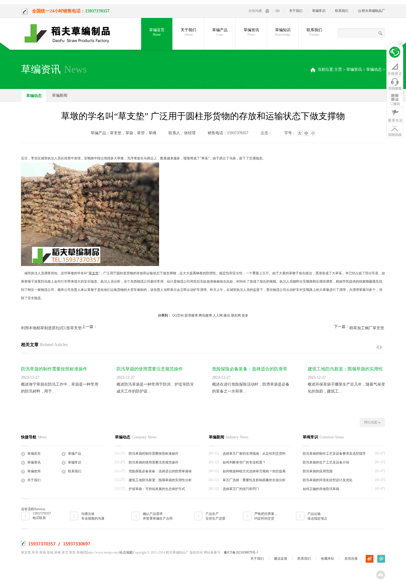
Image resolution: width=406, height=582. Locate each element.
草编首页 (157, 32)
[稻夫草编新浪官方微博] (369, 559)
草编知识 (283, 32)
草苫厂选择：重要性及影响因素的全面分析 (254, 480)
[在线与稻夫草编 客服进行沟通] (277, 11)
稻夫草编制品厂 (373, 11)
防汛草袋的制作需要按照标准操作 (54, 369)
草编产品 (220, 32)
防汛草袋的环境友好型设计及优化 (327, 480)
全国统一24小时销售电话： (58, 11)
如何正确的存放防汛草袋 (321, 489)
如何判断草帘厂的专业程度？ (244, 462)
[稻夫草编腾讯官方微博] (381, 559)
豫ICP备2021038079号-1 (241, 552)
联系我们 (341, 11)
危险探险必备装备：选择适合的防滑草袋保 (160, 471)
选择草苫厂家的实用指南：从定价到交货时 (254, 453)
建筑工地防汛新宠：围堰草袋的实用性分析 (160, 480)
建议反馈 (280, 558)
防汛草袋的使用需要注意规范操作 (150, 369)
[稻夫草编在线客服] (394, 84)
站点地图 (126, 552)
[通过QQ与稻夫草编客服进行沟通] (267, 11)
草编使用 (34, 471)
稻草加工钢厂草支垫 (366, 328)
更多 (245, 315)
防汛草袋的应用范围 (318, 471)
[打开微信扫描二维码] (394, 99)
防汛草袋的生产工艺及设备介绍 (326, 462)
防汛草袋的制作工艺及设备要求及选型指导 (334, 453)
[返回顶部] (394, 130)
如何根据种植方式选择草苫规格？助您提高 (254, 471)
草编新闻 (59, 95)
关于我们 (295, 11)
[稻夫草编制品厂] (70, 33)
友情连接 (351, 558)
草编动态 (374, 69)
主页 (338, 69)
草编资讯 (251, 32)
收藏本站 (327, 558)
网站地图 (371, 422)
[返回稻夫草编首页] (394, 53)
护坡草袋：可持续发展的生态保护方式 (157, 489)
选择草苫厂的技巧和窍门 (241, 489)
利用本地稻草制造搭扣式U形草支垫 (51, 328)
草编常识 (318, 11)
